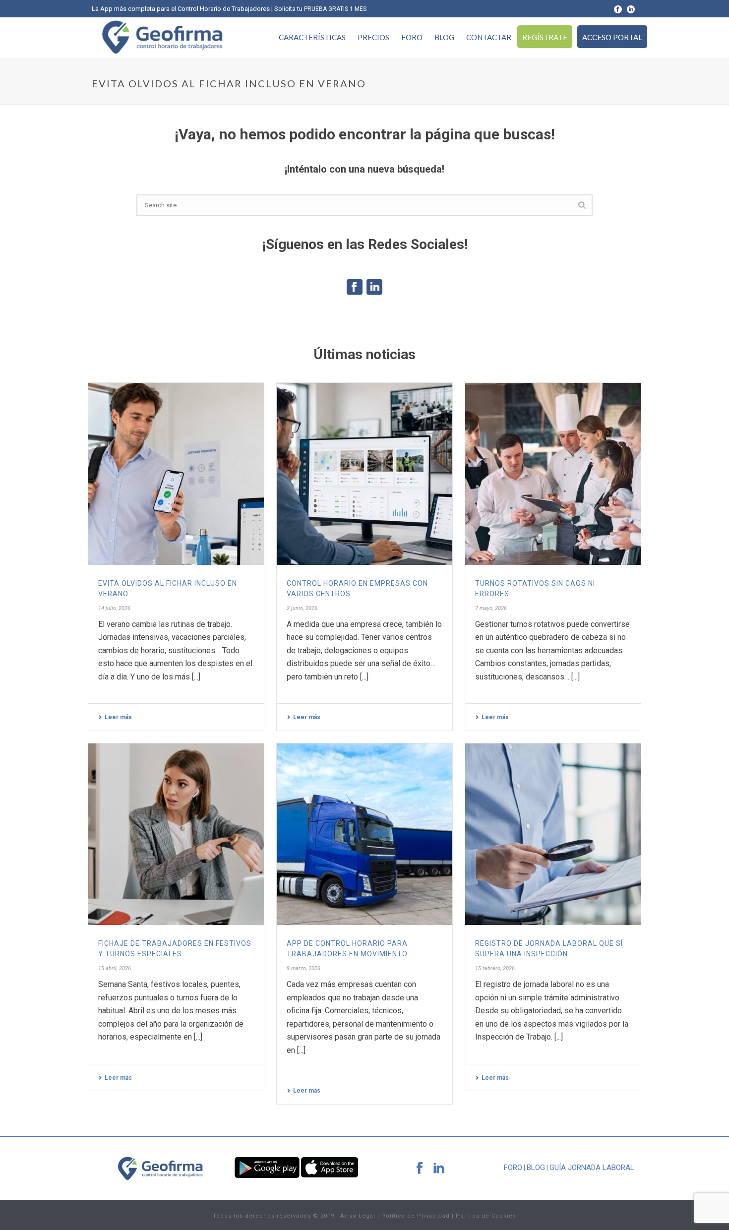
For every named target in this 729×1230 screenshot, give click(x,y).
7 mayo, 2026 (491, 608)
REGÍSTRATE (544, 37)
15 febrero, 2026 (495, 968)
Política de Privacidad (415, 1216)
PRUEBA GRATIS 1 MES (335, 8)
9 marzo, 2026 (303, 968)
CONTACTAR (488, 37)
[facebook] (419, 1168)
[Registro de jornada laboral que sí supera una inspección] (553, 834)
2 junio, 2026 (302, 608)
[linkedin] (439, 1168)
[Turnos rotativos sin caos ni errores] (553, 473)
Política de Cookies (486, 1216)
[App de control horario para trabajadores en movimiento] (364, 834)
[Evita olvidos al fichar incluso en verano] (176, 473)
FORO (412, 37)
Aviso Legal (357, 1216)
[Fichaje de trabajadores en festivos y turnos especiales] (176, 834)
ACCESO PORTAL (612, 37)
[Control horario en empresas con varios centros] (364, 473)
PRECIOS (373, 37)
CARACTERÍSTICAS (312, 37)
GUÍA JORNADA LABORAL (591, 1167)
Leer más (118, 717)
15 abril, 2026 (114, 968)
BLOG (444, 37)
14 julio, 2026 (114, 608)
